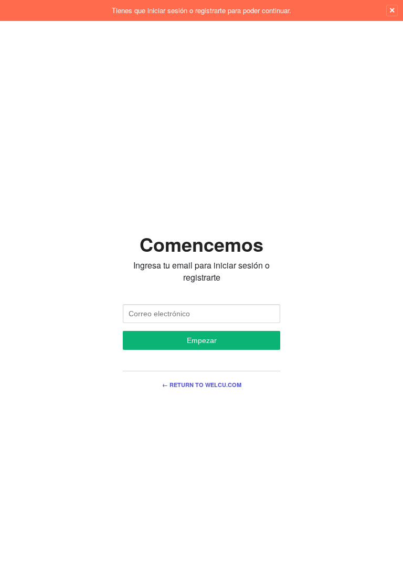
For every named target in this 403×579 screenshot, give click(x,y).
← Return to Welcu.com (201, 385)
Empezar (202, 340)
